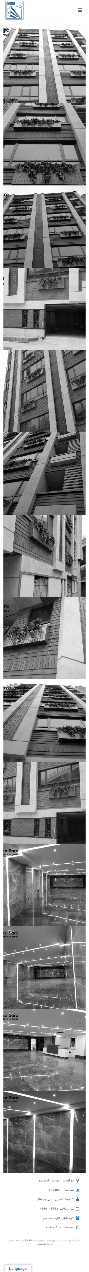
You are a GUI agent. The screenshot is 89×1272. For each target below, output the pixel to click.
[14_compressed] (44, 1132)
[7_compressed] (44, 556)
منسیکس (41, 1244)
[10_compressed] (44, 803)
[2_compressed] (44, 144)
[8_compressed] (44, 638)
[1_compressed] (44, 62)
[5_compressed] (44, 391)
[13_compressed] (44, 1050)
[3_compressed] (44, 226)
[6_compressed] (44, 473)
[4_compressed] (44, 309)
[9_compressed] (44, 720)
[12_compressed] (44, 967)
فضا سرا (29, 1240)
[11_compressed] (44, 885)
